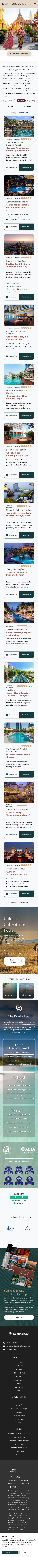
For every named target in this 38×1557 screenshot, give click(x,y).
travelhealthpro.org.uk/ (21, 1518)
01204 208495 (11, 1342)
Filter (29, 106)
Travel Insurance (19, 1416)
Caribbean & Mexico (19, 1373)
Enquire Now (13, 167)
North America (19, 1380)
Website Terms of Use (19, 1448)
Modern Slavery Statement (19, 1441)
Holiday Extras (19, 1419)
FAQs (19, 1423)
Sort (12, 106)
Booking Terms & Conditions (19, 1433)
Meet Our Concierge (19, 1409)
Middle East (19, 1366)
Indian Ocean (19, 1362)
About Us (19, 1405)
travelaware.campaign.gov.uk (18, 1509)
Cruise (19, 1391)
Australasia (19, 1387)
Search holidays (20, 53)
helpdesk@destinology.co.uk (18, 1346)
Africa (19, 1384)
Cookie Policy (19, 1451)
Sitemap (19, 1455)
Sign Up (19, 1317)
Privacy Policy (19, 1444)
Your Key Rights (19, 1437)
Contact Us (19, 1401)
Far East (19, 1376)
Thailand (11, 275)
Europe (19, 1369)
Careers (19, 1412)
